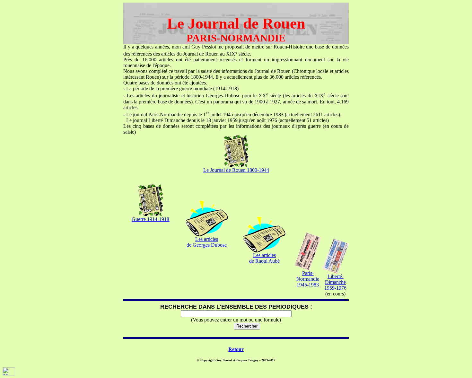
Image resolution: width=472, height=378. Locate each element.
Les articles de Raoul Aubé (264, 258)
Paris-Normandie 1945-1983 (307, 278)
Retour (236, 349)
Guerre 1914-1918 (150, 219)
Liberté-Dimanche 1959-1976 (335, 282)
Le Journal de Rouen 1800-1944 (236, 170)
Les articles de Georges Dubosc (207, 242)
